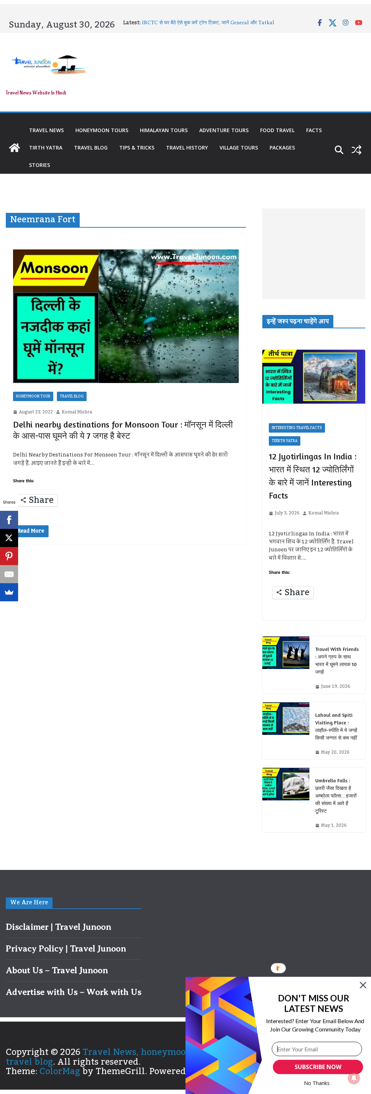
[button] (313, 1003)
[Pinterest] (9, 556)
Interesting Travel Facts (297, 428)
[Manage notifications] (354, 1078)
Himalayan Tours (164, 130)
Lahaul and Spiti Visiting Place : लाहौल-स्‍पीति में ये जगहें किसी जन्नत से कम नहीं (336, 726)
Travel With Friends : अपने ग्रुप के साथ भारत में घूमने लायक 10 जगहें (337, 660)
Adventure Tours (224, 130)
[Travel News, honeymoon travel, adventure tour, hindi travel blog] (14, 147)
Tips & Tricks (136, 147)
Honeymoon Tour (33, 396)
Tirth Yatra (45, 147)
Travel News (46, 130)
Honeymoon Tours (101, 130)
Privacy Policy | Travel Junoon (66, 948)
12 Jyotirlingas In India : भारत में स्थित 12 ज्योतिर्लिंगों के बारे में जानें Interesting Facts (313, 476)
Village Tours (239, 147)
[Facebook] (9, 520)
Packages (282, 147)
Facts (314, 130)
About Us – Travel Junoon (57, 970)
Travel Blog (91, 147)
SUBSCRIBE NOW (318, 1067)
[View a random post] (356, 150)
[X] (9, 538)
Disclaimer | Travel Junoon (58, 926)
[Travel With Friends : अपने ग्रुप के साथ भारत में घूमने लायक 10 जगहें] (285, 664)
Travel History (187, 147)
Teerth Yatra (284, 441)
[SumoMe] (9, 592)
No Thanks (317, 1083)
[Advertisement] (313, 254)
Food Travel (277, 130)
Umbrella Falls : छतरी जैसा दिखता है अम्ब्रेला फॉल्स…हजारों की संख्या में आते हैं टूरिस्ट (336, 795)
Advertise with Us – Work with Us (73, 992)
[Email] (9, 574)
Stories (39, 164)
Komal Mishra (77, 412)
